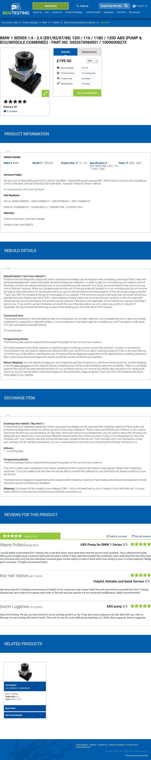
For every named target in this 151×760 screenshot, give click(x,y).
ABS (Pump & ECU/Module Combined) (79, 22)
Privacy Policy (132, 745)
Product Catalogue (74, 12)
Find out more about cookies (136, 756)
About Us (37, 12)
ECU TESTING (16, 11)
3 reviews (11, 111)
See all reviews (142, 536)
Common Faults (93, 12)
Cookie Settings (82, 745)
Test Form (51, 6)
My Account (134, 12)
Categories (109, 12)
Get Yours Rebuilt (87, 92)
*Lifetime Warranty (83, 747)
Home (15, 22)
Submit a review (118, 536)
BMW (44, 22)
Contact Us (57, 12)
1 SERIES (55, 22)
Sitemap (93, 745)
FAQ (47, 12)
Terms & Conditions (117, 745)
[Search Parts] (126, 5)
